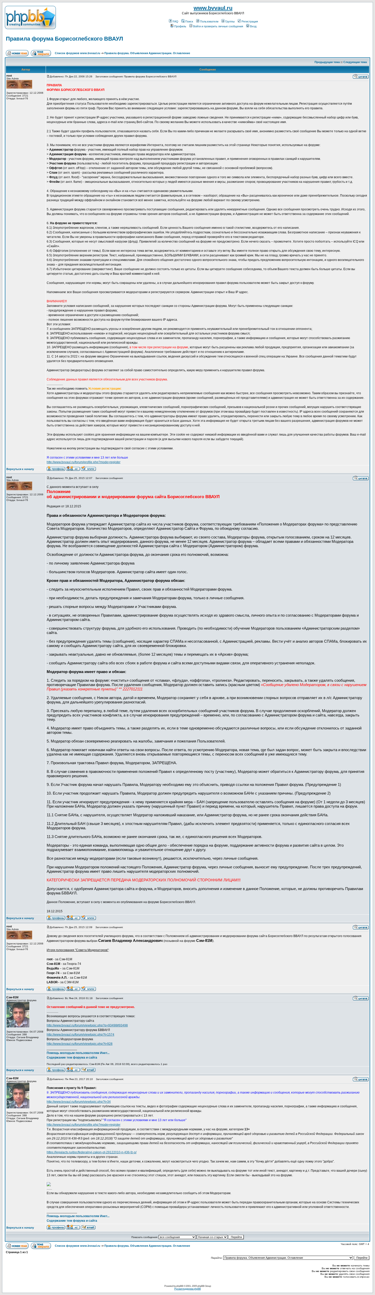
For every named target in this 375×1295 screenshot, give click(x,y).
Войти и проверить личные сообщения (218, 26)
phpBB (179, 1286)
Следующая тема (355, 62)
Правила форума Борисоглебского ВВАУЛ (64, 38)
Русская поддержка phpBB (187, 1288)
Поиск (189, 21)
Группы (230, 21)
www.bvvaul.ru (213, 8)
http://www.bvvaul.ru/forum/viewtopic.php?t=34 (79, 1102)
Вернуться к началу (20, 469)
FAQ (175, 21)
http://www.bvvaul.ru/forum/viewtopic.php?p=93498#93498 (87, 1025)
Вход (253, 26)
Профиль (180, 26)
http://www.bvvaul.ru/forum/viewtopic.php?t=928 (79, 1044)
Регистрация (250, 21)
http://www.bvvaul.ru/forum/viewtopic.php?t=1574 (80, 1034)
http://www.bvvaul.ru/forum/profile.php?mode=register (83, 462)
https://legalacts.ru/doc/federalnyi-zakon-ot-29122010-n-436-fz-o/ (91, 1152)
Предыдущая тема (327, 62)
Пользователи (209, 21)
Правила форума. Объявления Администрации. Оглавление (147, 53)
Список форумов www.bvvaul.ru (77, 53)
